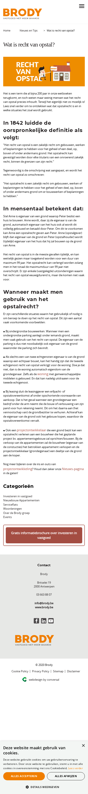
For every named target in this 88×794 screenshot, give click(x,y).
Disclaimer (73, 660)
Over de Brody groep (16, 507)
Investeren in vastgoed (17, 490)
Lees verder (75, 768)
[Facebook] (36, 609)
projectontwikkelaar (29, 429)
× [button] (83, 745)
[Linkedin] (43, 609)
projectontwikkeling (69, 463)
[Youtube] (51, 609)
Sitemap (58, 660)
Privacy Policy (40, 660)
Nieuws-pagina (40, 467)
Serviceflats (10, 498)
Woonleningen (12, 503)
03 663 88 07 (44, 583)
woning (42, 373)
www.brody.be (44, 596)
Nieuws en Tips (29, 30)
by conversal (44, 668)
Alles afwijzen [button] (66, 776)
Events (7, 511)
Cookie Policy (20, 660)
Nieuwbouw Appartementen (21, 494)
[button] (44, 787)
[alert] (44, 767)
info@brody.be (44, 591)
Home (6, 30)
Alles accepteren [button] (24, 776)
